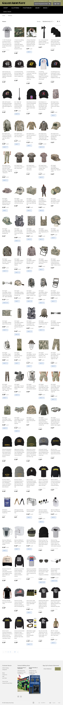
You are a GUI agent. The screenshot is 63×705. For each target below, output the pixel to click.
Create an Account (57, 1)
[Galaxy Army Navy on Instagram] (21, 696)
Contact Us (4, 674)
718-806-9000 (32, 673)
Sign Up (58, 668)
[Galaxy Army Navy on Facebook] (18, 696)
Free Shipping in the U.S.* (43, 1)
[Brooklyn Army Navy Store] (23, 691)
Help (3, 676)
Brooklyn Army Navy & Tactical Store (22, 668)
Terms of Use (5, 681)
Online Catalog (5, 667)
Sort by (38, 21)
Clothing (15, 8)
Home (3, 15)
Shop (5, 8)
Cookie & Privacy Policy (7, 683)
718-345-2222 (20, 673)
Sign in (50, 1)
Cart (58, 3)
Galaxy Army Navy (10, 702)
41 (15, 651)
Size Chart (4, 678)
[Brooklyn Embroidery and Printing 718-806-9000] (34, 693)
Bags (45, 8)
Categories (4, 669)
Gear (37, 8)
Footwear (27, 8)
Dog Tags (7, 12)
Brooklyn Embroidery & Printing (33, 668)
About (3, 673)
